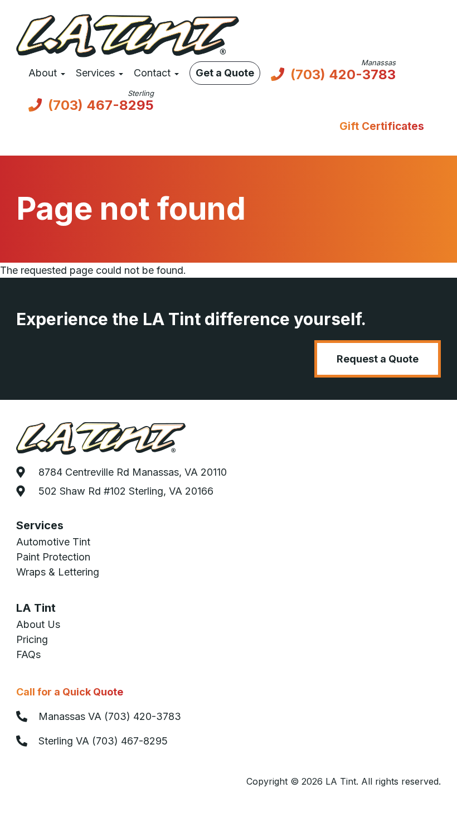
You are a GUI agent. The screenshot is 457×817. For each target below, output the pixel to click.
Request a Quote (378, 359)
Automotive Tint (53, 542)
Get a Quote (225, 73)
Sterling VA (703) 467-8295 (103, 741)
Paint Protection (53, 557)
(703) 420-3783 (343, 76)
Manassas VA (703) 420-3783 (109, 716)
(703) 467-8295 (101, 106)
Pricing (32, 639)
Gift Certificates (381, 126)
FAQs (28, 654)
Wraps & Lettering (57, 572)
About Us (38, 624)
